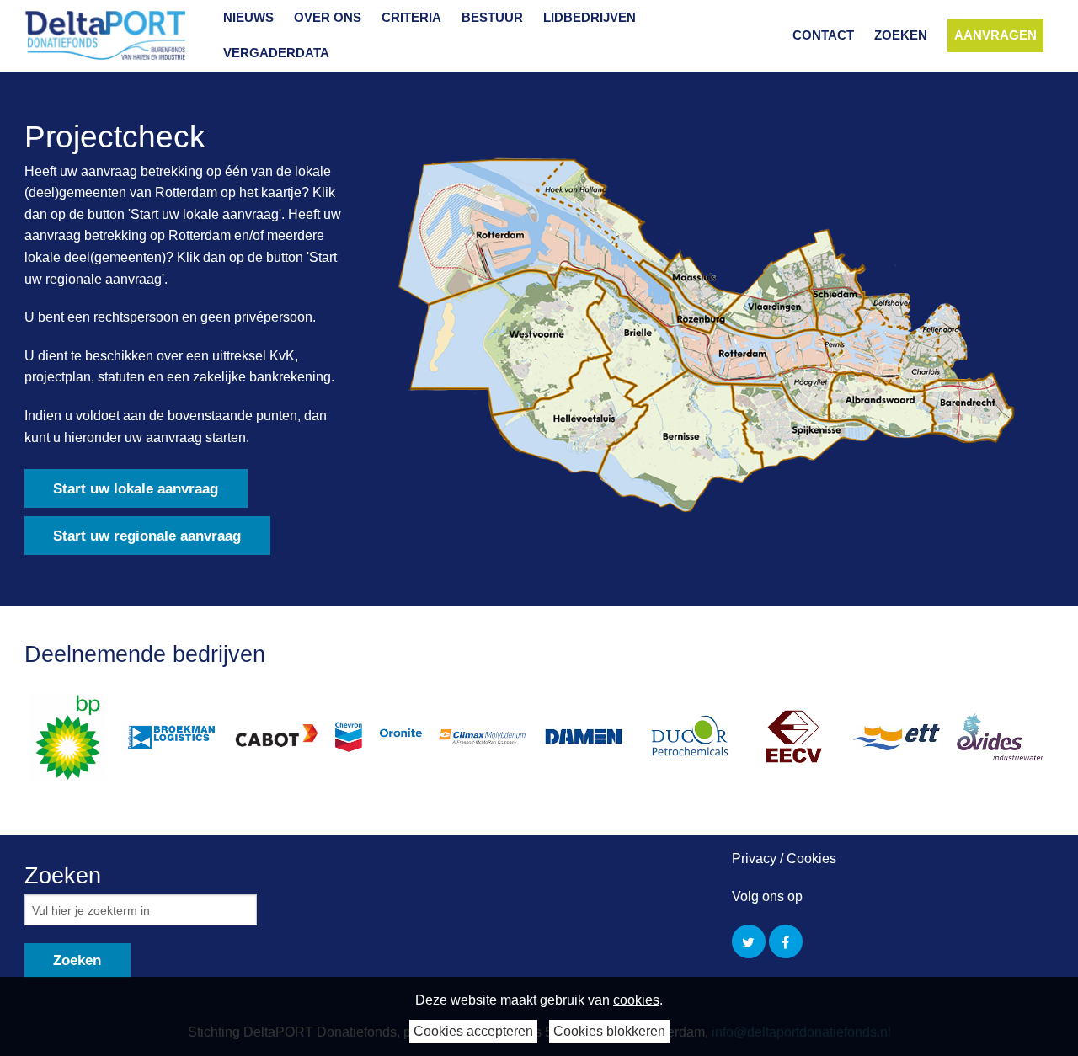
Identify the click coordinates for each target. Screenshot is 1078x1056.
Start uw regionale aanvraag (147, 536)
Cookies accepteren (473, 1031)
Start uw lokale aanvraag (135, 489)
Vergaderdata (276, 52)
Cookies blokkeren (609, 1031)
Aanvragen (995, 35)
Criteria (411, 17)
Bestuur (492, 17)
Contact (823, 35)
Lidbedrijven (589, 17)
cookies (636, 1000)
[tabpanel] (76, 737)
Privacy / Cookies (784, 858)
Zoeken (900, 35)
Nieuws (248, 17)
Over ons (327, 17)
